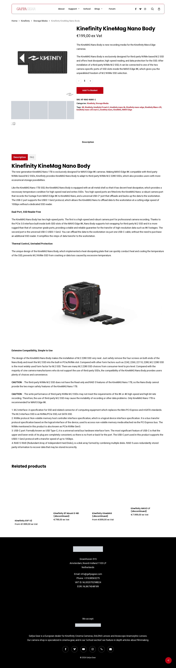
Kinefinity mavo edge (135, 107)
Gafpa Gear (34, 636)
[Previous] (12, 123)
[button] (20, 157)
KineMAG (117, 110)
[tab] (88, 142)
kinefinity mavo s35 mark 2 (88, 110)
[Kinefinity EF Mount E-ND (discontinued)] (68, 489)
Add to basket (90, 90)
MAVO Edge (127, 110)
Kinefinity (25, 21)
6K (83, 107)
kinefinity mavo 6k (117, 107)
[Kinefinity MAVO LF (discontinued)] (146, 487)
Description (88, 142)
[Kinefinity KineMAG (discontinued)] (107, 489)
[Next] (14, 123)
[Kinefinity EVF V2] (30, 493)
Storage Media (40, 21)
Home (14, 21)
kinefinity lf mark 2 (101, 107)
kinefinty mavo (106, 110)
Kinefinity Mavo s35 (153, 107)
